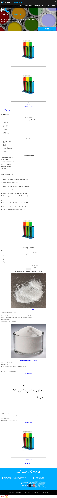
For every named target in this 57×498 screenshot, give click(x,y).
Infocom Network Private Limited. (50, 496)
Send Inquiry (29, 104)
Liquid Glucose (28, 459)
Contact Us (53, 5)
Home (4, 107)
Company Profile (28, 5)
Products (4, 109)
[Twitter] (30, 486)
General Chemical (6, 110)
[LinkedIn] (32, 486)
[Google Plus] (34, 486)
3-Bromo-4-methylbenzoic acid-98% (28, 360)
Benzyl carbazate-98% (28, 410)
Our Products (37, 5)
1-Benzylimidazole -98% (28, 309)
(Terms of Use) (53, 495)
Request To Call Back (28, 106)
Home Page (21, 5)
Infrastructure (45, 5)
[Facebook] (28, 486)
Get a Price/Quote (28, 116)
